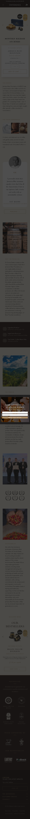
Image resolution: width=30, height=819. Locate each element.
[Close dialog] (28, 398)
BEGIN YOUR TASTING (15, 417)
